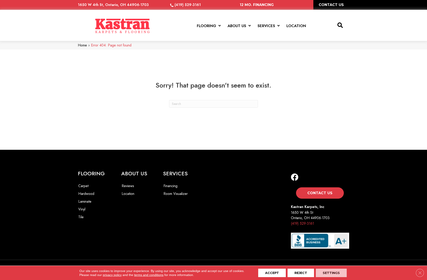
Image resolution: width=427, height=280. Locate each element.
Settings (331, 273)
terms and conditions (148, 275)
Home (82, 45)
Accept (272, 273)
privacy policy (112, 275)
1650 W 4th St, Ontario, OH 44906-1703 (113, 4)
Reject (300, 273)
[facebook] (294, 177)
